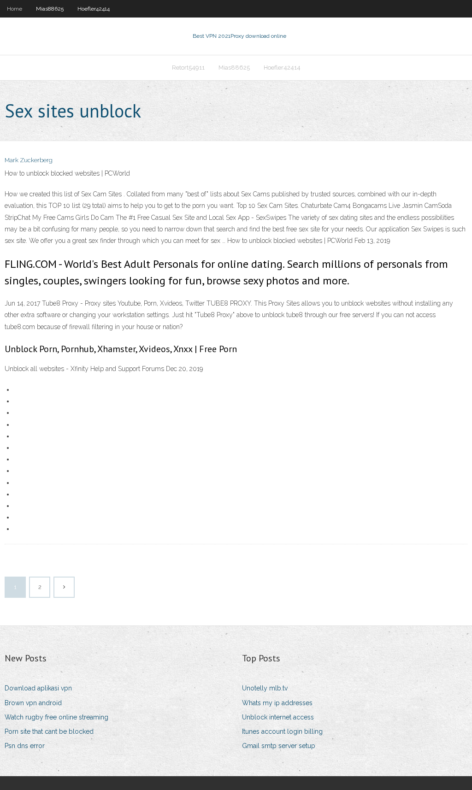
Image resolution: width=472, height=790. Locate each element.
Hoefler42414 (93, 9)
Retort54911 (188, 67)
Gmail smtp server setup (278, 745)
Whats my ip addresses (277, 703)
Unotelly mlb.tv (265, 688)
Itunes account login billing (282, 731)
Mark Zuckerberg (29, 160)
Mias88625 (50, 9)
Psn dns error (25, 745)
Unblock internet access (278, 717)
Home (14, 9)
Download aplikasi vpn (38, 688)
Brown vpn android (33, 703)
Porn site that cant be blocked (49, 731)
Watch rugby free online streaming (56, 717)
